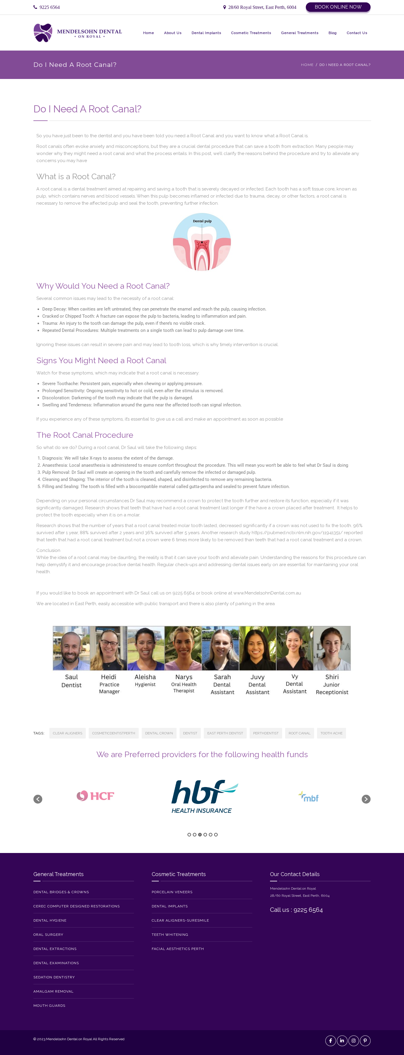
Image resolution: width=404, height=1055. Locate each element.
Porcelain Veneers (172, 892)
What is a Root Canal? (76, 176)
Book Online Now (338, 7)
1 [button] (189, 834)
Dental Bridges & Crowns (61, 892)
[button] (37, 799)
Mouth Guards (49, 1006)
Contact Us (357, 33)
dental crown (159, 733)
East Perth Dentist (225, 733)
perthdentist (266, 733)
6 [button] (216, 834)
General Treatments (300, 33)
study (245, 532)
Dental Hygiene (50, 920)
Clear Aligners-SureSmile (180, 920)
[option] (95, 796)
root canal (108, 447)
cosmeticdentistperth (113, 733)
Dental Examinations (56, 963)
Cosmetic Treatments (251, 33)
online (220, 593)
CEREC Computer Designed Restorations (76, 906)
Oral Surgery (48, 935)
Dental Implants (206, 33)
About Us (173, 33)
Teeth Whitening (170, 935)
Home (148, 33)
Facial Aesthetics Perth (178, 949)
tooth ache (331, 733)
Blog (333, 33)
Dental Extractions (55, 949)
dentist (190, 733)
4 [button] (205, 834)
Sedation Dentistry (54, 977)
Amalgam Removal (53, 991)
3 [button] (200, 834)
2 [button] (194, 834)
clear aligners (67, 733)
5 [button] (210, 834)
